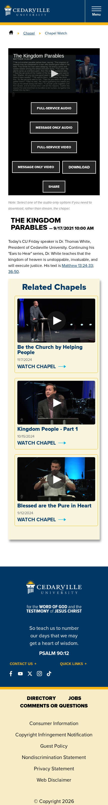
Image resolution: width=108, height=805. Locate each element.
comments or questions (54, 705)
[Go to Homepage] (27, 14)
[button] (54, 73)
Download (79, 167)
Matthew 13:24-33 (77, 265)
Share (54, 186)
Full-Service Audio (54, 108)
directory (41, 698)
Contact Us (21, 664)
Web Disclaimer (54, 780)
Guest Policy (54, 746)
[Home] (11, 33)
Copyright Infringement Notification (53, 734)
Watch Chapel (36, 366)
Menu (96, 14)
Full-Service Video (54, 147)
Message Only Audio (54, 127)
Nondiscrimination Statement (54, 757)
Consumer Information (53, 723)
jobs (74, 698)
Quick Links (71, 664)
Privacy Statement (54, 768)
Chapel (29, 33)
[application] (54, 74)
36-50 (13, 271)
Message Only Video (36, 167)
